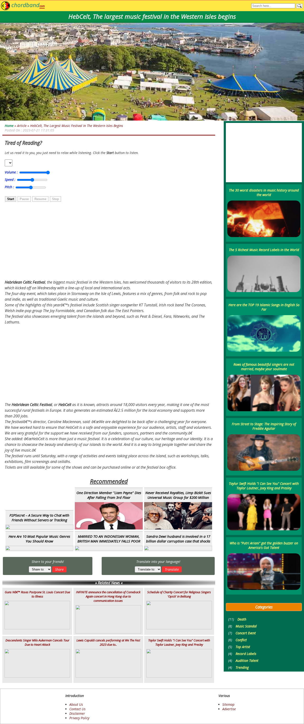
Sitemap (228, 704)
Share (59, 569)
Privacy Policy (79, 718)
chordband (28, 5)
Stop (55, 199)
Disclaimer (77, 713)
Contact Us (77, 709)
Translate (172, 569)
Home (9, 125)
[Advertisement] (51, 241)
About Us (76, 704)
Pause (24, 199)
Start (10, 199)
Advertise (229, 709)
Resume (40, 199)
